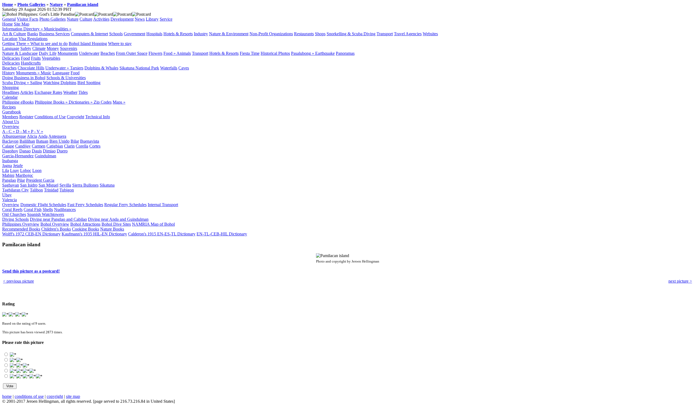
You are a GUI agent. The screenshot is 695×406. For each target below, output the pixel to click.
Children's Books (56, 229)
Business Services (54, 33)
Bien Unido (59, 141)
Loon (37, 170)
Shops (320, 33)
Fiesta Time (250, 53)
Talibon (36, 190)
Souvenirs (68, 48)
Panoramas (345, 53)
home (7, 396)
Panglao (9, 180)
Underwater (89, 53)
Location (9, 38)
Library (152, 19)
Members (10, 116)
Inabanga (10, 160)
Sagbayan (10, 185)
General (9, 19)
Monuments (68, 53)
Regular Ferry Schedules (125, 204)
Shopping (10, 87)
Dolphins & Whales (101, 68)
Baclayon (10, 141)
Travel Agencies (408, 33)
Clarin (69, 146)
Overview (10, 126)
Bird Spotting (88, 82)
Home (7, 4)
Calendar (10, 97)
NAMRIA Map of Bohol (153, 224)
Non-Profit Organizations (271, 33)
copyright (55, 396)
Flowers (155, 53)
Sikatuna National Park (139, 68)
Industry (201, 33)
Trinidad (51, 190)
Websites (430, 33)
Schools (116, 33)
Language (10, 48)
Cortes (94, 146)
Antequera (57, 136)
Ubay (7, 195)
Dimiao (49, 151)
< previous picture (18, 281)
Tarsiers (76, 68)
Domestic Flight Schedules (43, 204)
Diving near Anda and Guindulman (118, 219)
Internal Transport (163, 204)
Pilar (21, 180)
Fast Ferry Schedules (85, 204)
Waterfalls (168, 68)
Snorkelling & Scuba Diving (351, 33)
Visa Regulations (33, 38)
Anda (43, 136)
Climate (39, 48)
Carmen (38, 146)
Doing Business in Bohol (23, 77)
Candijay (23, 146)
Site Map (21, 24)
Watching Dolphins (59, 82)
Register (26, 116)
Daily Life (47, 53)
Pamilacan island (82, 4)
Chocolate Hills (31, 68)
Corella (82, 146)
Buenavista (89, 141)
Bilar (75, 141)
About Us (10, 121)
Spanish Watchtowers (45, 214)
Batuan (42, 141)
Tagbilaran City (15, 190)
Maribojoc (24, 175)
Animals (183, 53)
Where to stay (120, 43)
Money (53, 48)
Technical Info (97, 116)
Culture (86, 19)
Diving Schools (15, 219)
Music (46, 73)
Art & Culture (14, 33)
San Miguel (48, 185)
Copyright (75, 116)
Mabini (8, 175)
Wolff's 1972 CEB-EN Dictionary (31, 234)
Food (25, 58)
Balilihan (27, 141)
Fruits (36, 58)
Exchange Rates (48, 92)
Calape (8, 146)
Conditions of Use (50, 116)
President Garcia (40, 180)
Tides (83, 92)
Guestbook (11, 112)
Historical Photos (275, 53)
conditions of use (29, 396)
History (8, 73)
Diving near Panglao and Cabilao (58, 219)
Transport (385, 33)
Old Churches (14, 214)
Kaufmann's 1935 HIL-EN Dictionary (94, 234)
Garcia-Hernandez (18, 156)
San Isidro (28, 185)
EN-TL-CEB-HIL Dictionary (222, 234)
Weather (70, 92)
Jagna (7, 165)
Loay (14, 170)
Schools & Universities (66, 77)
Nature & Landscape (20, 53)
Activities (101, 19)
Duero (62, 151)
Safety (25, 48)
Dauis (37, 151)
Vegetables (51, 58)
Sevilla (65, 185)
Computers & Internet (89, 33)
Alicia (32, 136)
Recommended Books (21, 229)
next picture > (680, 281)
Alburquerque (14, 136)
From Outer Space (131, 53)
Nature (56, 4)
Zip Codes (103, 102)
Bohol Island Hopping (88, 43)
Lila (5, 170)
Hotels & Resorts (178, 33)
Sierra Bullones (85, 185)
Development (122, 19)
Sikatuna (107, 185)
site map (73, 396)
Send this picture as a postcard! (31, 271)
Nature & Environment (228, 33)
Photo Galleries (31, 4)
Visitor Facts (27, 19)
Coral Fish (33, 209)
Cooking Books (85, 229)
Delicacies (11, 58)
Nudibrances (65, 209)
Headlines (10, 92)
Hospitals (154, 33)
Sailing (36, 82)
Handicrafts (31, 63)
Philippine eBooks (18, 102)
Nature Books (112, 229)
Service (166, 19)
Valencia (9, 199)
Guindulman (45, 156)
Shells (48, 209)
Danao (25, 151)
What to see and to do (49, 43)
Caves (183, 68)
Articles (26, 92)
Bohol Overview (54, 224)
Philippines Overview (20, 224)
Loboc (25, 170)
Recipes (9, 107)
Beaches (107, 53)
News (140, 19)
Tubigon (66, 190)
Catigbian (54, 146)
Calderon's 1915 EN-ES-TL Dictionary (161, 234)
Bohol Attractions (85, 224)
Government (134, 33)
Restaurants (304, 33)
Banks (32, 33)
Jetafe (18, 165)
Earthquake (325, 53)
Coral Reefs (12, 209)
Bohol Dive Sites (116, 224)
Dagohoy (10, 151)
